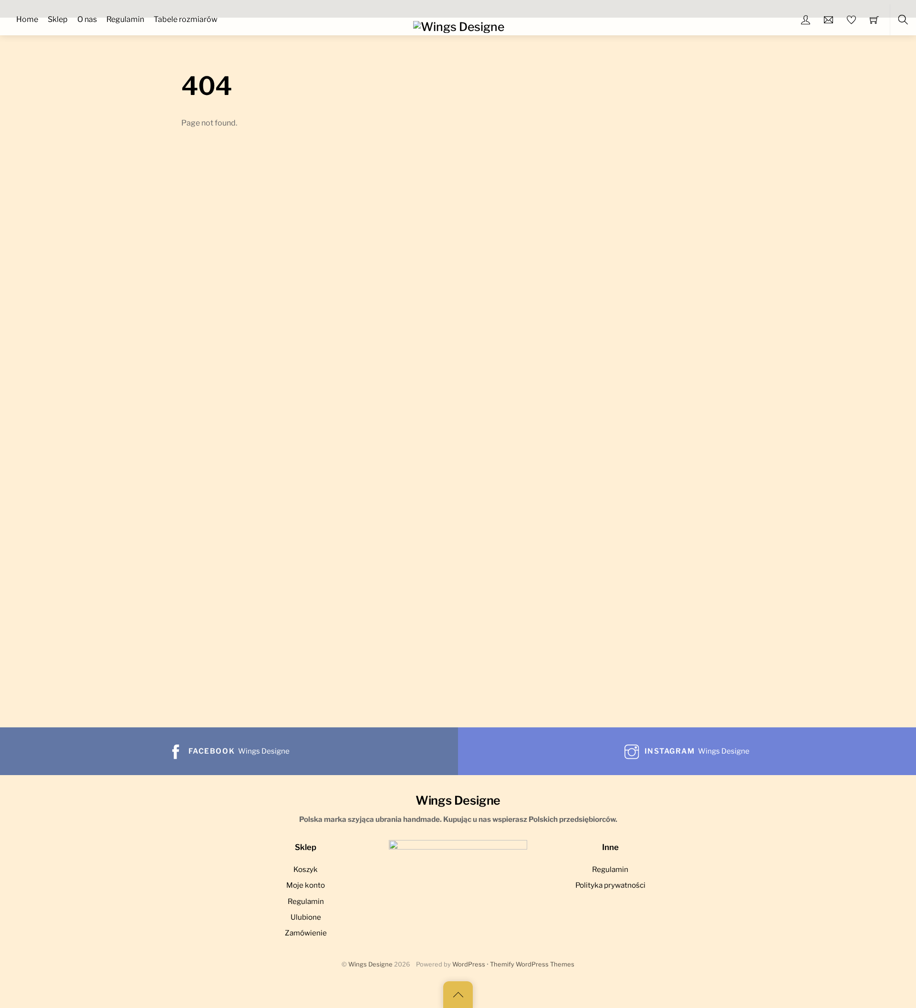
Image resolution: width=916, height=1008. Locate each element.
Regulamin (125, 19)
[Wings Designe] (458, 26)
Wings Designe (370, 964)
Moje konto (305, 885)
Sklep (58, 19)
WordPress (468, 964)
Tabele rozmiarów (186, 19)
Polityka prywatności (610, 885)
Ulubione (306, 917)
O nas (87, 19)
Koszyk (305, 869)
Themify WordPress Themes (532, 964)
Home (27, 19)
